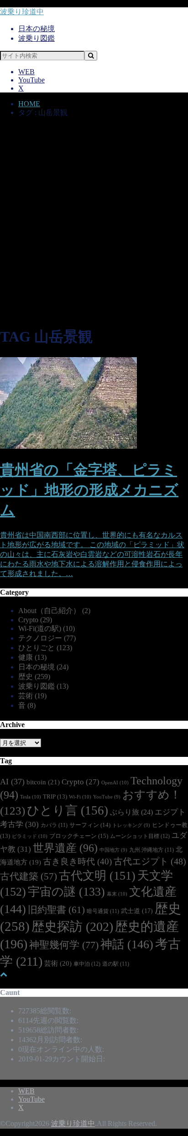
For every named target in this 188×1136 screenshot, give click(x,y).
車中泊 (86, 964)
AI (12, 781)
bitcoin (43, 782)
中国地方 (113, 850)
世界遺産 (65, 848)
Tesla (30, 796)
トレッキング (131, 825)
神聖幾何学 (64, 945)
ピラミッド (29, 836)
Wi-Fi (80, 796)
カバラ (54, 825)
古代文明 (97, 875)
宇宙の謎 (66, 891)
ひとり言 (67, 810)
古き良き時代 (77, 861)
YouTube (31, 80)
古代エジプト (150, 861)
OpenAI (115, 782)
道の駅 (115, 964)
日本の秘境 (36, 29)
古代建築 (28, 876)
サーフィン (89, 824)
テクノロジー (47, 638)
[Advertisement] (94, 223)
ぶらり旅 (131, 812)
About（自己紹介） (54, 610)
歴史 (34, 676)
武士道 (137, 910)
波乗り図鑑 (36, 38)
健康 (32, 657)
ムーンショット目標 (140, 836)
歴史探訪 (72, 926)
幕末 (117, 894)
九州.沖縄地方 (151, 850)
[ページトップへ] (3, 974)
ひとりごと (45, 648)
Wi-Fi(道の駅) (46, 628)
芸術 (32, 696)
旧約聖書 (56, 909)
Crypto (35, 620)
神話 (126, 944)
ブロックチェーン (78, 835)
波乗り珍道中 (22, 12)
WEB (26, 72)
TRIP (55, 797)
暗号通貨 (103, 911)
